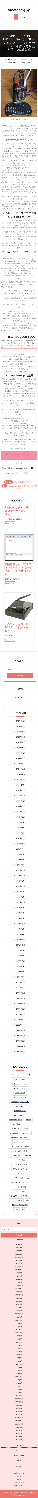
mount (26, 1084)
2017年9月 (20, 892)
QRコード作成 (20, 1093)
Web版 (25, 1129)
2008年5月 (20, 1041)
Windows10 (14, 1133)
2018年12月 (20, 870)
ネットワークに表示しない (20, 1178)
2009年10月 (20, 988)
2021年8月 (21, 827)
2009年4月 (20, 1004)
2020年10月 (20, 838)
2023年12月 (20, 790)
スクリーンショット (20, 1164)
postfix (24, 1088)
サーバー (27, 1156)
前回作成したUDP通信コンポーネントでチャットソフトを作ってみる (18, 569)
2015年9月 (21, 929)
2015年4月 (20, 934)
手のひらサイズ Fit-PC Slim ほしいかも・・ (18, 627)
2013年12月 (20, 945)
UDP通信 (16, 1124)
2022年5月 (20, 822)
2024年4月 (20, 774)
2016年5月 (21, 918)
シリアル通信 (20, 1160)
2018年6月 (20, 881)
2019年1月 (21, 865)
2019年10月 (20, 849)
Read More (9, 523)
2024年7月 (20, 769)
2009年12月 (20, 982)
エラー (24, 1142)
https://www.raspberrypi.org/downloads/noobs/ (19, 228)
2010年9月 (20, 966)
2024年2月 (20, 779)
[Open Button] (15, 17)
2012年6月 (21, 956)
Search (20, 675)
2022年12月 (20, 806)
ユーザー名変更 (16, 1200)
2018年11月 (20, 876)
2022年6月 (20, 817)
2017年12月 (20, 886)
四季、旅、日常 (19, 1473)
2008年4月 (20, 1046)
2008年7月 (20, 1036)
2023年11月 (20, 795)
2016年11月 (20, 902)
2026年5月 (20, 731)
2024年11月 (20, 763)
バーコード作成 (20, 1187)
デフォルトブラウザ (20, 1169)
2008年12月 (20, 1014)
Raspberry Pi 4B (20, 1111)
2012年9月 (21, 950)
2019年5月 (21, 859)
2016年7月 (20, 913)
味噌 (16, 1209)
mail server (16, 1084)
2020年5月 (20, 843)
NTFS (16, 1088)
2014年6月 (20, 940)
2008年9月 (20, 1030)
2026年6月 (20, 726)
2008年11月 (20, 1020)
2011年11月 (20, 961)
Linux (10, 468)
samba (28, 1120)
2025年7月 (20, 753)
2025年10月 (20, 742)
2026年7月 (20, 721)
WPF (16, 1142)
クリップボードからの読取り (20, 1147)
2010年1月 (21, 977)
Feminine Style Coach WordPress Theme (18, 1493)
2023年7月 (20, 801)
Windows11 (26, 1133)
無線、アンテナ (19, 1482)
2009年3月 (20, 1009)
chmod (27, 1075)
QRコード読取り (20, 1097)
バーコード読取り (20, 1191)
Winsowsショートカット (20, 1138)
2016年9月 (20, 908)
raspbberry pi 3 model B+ (25, 468)
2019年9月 (20, 854)
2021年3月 (21, 833)
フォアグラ (15, 1196)
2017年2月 (21, 897)
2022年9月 (20, 811)
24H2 (12, 1075)
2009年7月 (20, 998)
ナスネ (20, 1173)
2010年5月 (21, 972)
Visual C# (15, 1129)
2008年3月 (20, 1052)
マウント (26, 1196)
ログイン (20, 697)
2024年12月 (20, 758)
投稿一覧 (19, 463)
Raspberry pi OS (20, 1115)
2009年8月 (20, 993)
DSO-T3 (24, 1079)
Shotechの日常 (19, 10)
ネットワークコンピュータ (20, 1182)
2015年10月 (20, 924)
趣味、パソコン (29, 473)
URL (25, 1124)
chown (15, 1079)
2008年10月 (20, 1025)
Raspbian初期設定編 (18, 454)
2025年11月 (20, 737)
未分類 (19, 1476)
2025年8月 (20, 747)
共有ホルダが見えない (20, 1205)
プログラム (19, 473)
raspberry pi (20, 1106)
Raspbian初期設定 (15, 1120)
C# (19, 1075)
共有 (27, 1200)
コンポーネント (14, 1156)
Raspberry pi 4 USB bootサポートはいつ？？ (17, 510)
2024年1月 (20, 785)
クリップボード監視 (20, 1151)
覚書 (23, 1209)
